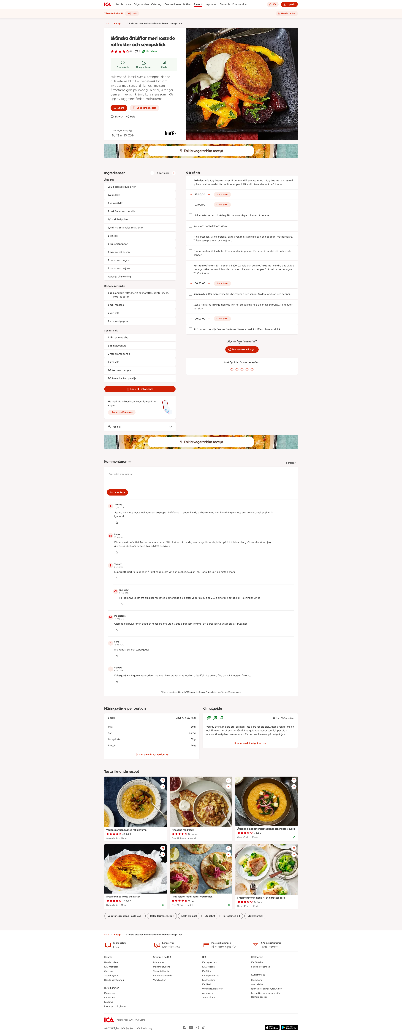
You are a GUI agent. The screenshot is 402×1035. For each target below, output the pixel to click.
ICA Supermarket (210, 975)
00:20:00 (200, 283)
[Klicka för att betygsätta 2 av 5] (236, 369)
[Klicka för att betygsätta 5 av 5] (252, 369)
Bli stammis (158, 962)
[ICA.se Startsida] (107, 4)
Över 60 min (123, 67)
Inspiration (211, 4)
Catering (156, 4)
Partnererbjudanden (163, 975)
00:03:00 (200, 318)
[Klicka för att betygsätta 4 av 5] (247, 369)
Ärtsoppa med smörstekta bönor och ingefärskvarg (266, 828)
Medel (164, 67)
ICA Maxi (206, 984)
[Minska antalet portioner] (152, 173)
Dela (132, 116)
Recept (198, 4)
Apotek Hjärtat (111, 975)
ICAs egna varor (210, 962)
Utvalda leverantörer (212, 988)
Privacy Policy (211, 692)
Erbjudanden (141, 4)
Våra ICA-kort (159, 980)
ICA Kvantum (208, 980)
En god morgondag (260, 966)
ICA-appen (109, 993)
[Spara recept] (162, 780)
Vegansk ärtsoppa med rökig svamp (126, 829)
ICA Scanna (109, 997)
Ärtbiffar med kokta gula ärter (123, 896)
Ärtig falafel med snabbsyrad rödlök (192, 896)
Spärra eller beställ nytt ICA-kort (266, 988)
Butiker (187, 4)
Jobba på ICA (208, 997)
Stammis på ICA (162, 957)
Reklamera (256, 980)
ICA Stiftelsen (257, 962)
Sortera (290, 462)
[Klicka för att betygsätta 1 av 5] (231, 369)
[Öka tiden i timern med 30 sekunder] (208, 194)
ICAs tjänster (111, 987)
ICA (204, 957)
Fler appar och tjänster (115, 1006)
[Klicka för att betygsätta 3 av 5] (241, 369)
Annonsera (207, 993)
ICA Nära (206, 971)
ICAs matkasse (172, 4)
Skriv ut (119, 116)
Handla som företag (114, 980)
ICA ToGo (108, 1002)
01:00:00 (200, 204)
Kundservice (239, 4)
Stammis (225, 4)
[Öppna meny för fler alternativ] (162, 786)
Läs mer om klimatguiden (248, 743)
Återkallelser (257, 984)
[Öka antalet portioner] (174, 173)
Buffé (115, 135)
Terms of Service (228, 692)
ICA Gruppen (208, 966)
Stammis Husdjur (161, 971)
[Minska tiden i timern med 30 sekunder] (191, 194)
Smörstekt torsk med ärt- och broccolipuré (261, 897)
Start (106, 23)
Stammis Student (161, 966)
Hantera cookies (259, 997)
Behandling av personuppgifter (266, 993)
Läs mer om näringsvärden (150, 754)
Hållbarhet (257, 957)
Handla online (123, 4)
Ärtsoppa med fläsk (183, 829)
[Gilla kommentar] (116, 522)
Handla (108, 957)
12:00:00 (200, 194)
